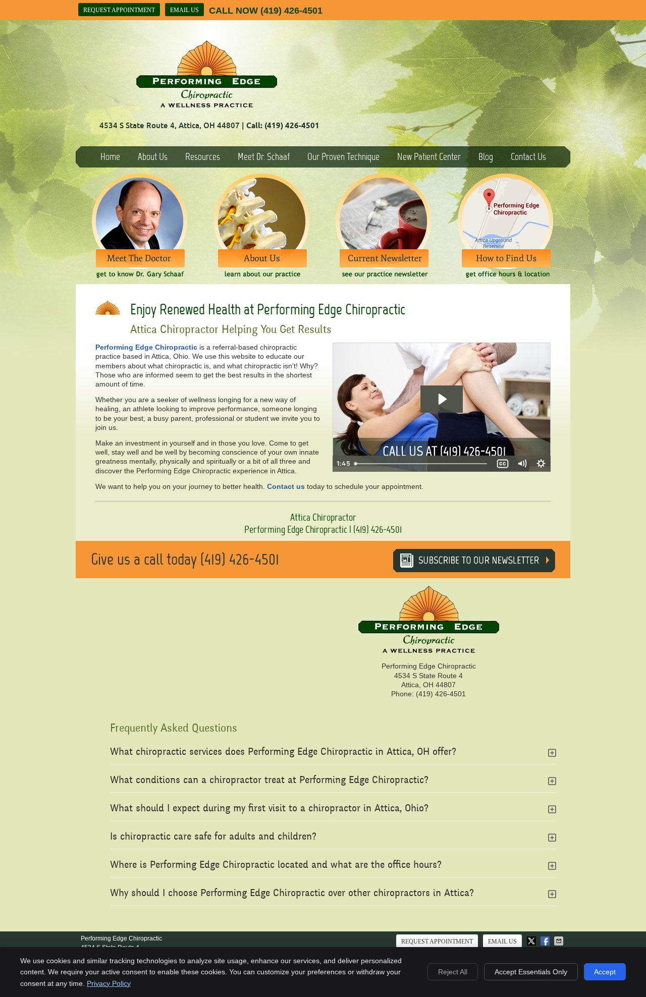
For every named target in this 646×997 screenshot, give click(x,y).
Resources (202, 156)
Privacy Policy (109, 983)
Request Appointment (119, 10)
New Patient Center (429, 156)
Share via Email (559, 941)
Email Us (184, 10)
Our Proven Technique (343, 156)
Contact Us (528, 156)
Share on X (532, 941)
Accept (605, 972)
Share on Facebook (546, 941)
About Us (153, 156)
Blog (485, 156)
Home (110, 156)
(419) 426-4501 (291, 11)
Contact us (286, 486)
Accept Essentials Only (531, 972)
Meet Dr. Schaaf (264, 156)
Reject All (452, 972)
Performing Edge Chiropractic (146, 347)
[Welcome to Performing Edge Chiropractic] (206, 105)
